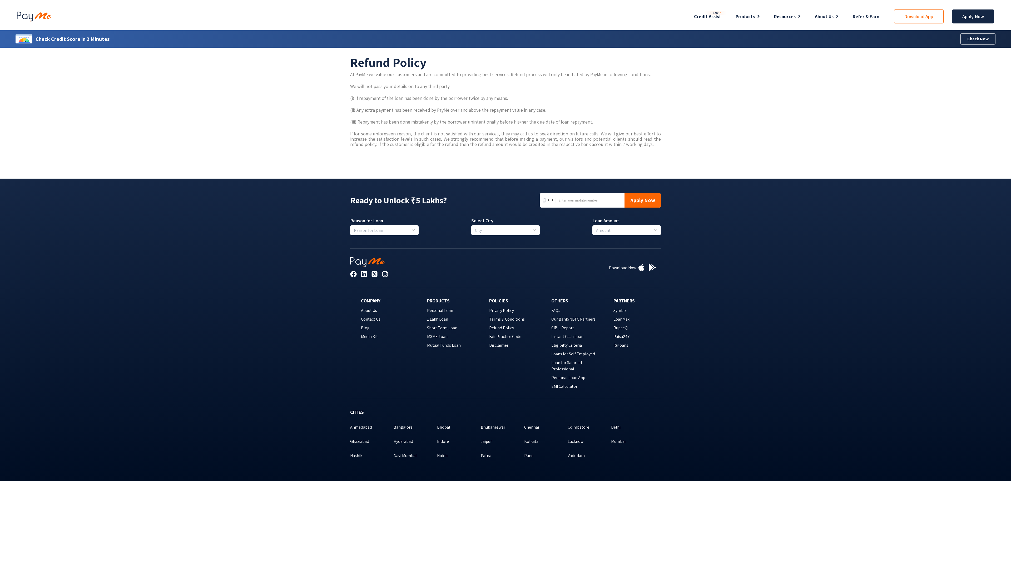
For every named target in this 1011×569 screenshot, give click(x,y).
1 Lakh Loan (437, 319)
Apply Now (973, 16)
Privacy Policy (501, 310)
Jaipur (486, 441)
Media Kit (369, 336)
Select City (482, 220)
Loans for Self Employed (573, 354)
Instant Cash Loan (567, 336)
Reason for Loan (366, 220)
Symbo (619, 310)
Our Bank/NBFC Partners (573, 319)
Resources (785, 16)
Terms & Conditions (507, 319)
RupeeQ (620, 328)
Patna (486, 455)
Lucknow (575, 441)
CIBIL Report (562, 328)
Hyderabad (403, 441)
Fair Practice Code (505, 336)
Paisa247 (621, 336)
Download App (918, 16)
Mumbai (618, 441)
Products (745, 16)
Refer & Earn (866, 16)
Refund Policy (501, 328)
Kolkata (531, 441)
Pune (528, 455)
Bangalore (403, 427)
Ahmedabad (361, 427)
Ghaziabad (359, 441)
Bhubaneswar (493, 427)
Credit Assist (707, 16)
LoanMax (621, 319)
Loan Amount (605, 220)
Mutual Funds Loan (444, 345)
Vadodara (576, 455)
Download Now (622, 268)
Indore (443, 441)
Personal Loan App (568, 377)
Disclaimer (498, 345)
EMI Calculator (564, 386)
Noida (442, 455)
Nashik (356, 455)
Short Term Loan (442, 328)
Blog (365, 328)
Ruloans (620, 345)
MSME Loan (437, 336)
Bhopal (443, 427)
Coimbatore (578, 427)
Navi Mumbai (405, 455)
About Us (824, 16)
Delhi (616, 427)
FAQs (555, 310)
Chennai (531, 427)
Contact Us (370, 319)
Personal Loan (440, 310)
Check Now (978, 39)
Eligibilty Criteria (566, 345)
